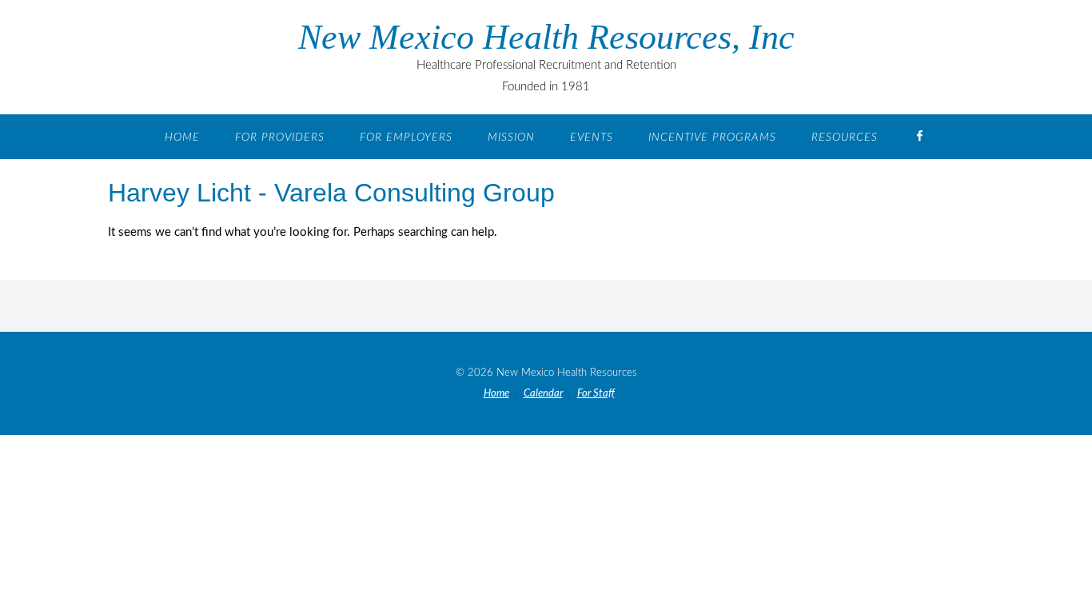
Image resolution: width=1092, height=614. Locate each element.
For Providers (280, 137)
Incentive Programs (712, 137)
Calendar (543, 394)
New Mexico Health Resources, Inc (546, 38)
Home (182, 137)
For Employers (406, 137)
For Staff (596, 394)
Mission (511, 137)
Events (591, 137)
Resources (844, 137)
